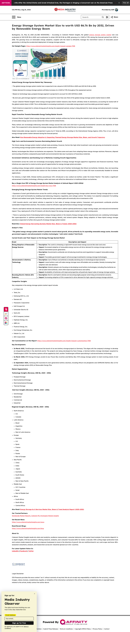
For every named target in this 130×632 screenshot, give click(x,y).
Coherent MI (35, 516)
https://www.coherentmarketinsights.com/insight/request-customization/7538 (64, 341)
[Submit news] (6, 309)
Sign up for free (19, 623)
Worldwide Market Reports (21, 516)
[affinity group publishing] (6, 318)
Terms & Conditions (66, 629)
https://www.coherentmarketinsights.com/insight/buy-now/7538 (34, 186)
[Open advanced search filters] (107, 17)
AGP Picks (6, 3)
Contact (106, 629)
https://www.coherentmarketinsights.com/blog (28, 528)
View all (125, 3)
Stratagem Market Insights (49, 516)
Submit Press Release (50, 629)
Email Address (10, 615)
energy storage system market (100, 35)
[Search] (103, 17)
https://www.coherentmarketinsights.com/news (28, 522)
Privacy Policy (97, 629)
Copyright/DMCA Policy (83, 629)
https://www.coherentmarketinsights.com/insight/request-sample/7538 (50, 46)
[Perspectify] (6, 314)
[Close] (34, 594)
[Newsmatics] (6, 322)
